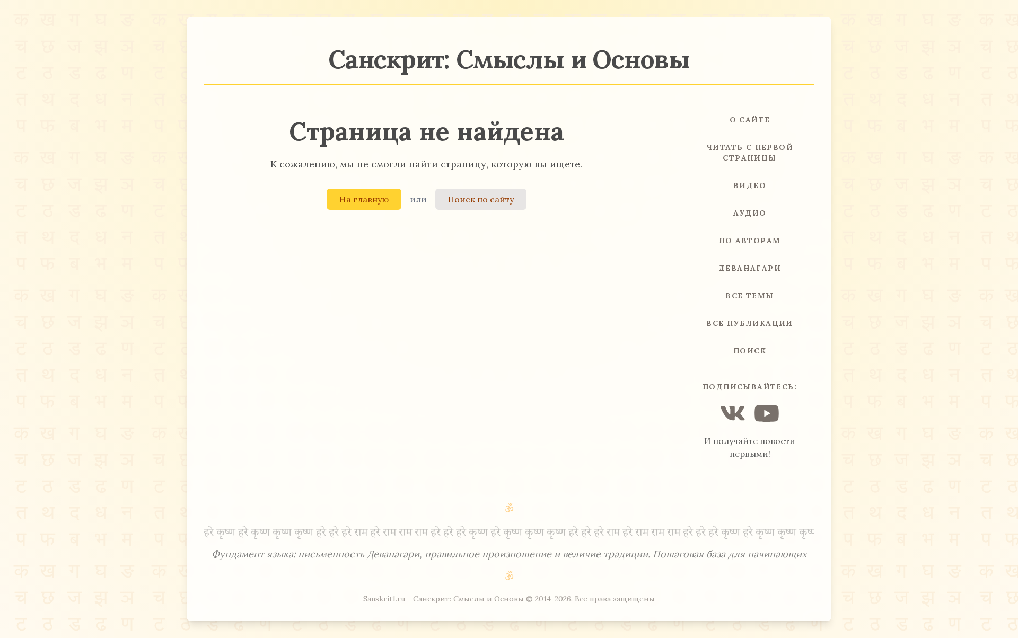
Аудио (750, 213)
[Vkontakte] (732, 413)
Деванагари (749, 268)
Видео (749, 185)
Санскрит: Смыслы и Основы (509, 59)
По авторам (750, 240)
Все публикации (749, 323)
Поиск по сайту (481, 199)
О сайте (750, 120)
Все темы (749, 295)
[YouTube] (766, 413)
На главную (364, 199)
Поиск (749, 351)
